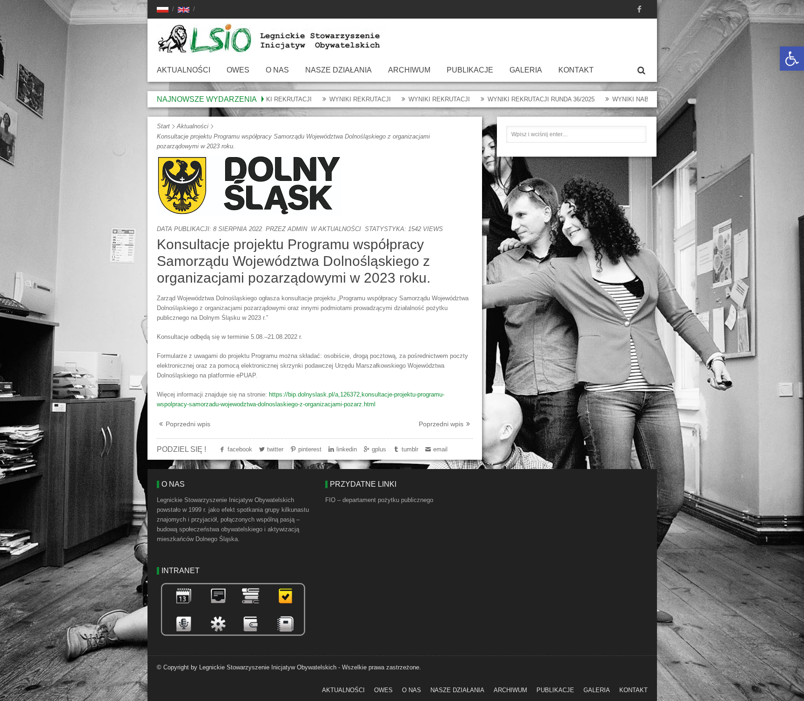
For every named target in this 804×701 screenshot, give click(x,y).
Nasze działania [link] (338, 70)
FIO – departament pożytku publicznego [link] (379, 499)
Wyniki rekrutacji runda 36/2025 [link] (509, 99)
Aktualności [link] (183, 70)
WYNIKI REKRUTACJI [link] (328, 99)
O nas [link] (277, 70)
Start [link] (163, 126)
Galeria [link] (525, 70)
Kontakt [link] (576, 70)
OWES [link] (238, 70)
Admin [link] (297, 228)
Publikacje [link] (470, 70)
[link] (792, 58)
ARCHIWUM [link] (409, 70)
